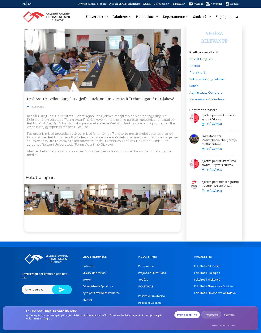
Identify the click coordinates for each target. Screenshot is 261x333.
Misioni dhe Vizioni (94, 273)
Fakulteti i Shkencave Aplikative (215, 293)
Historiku (88, 266)
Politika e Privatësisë (151, 296)
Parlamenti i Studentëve (207, 99)
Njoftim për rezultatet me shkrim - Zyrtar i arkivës (219, 163)
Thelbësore (211, 315)
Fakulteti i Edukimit (206, 266)
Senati (193, 86)
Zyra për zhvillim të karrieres (124, 3)
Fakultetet (121, 17)
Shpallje (222, 17)
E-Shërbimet (160, 3)
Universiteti (95, 17)
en (30, 3)
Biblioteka (178, 3)
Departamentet (174, 17)
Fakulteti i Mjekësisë (207, 280)
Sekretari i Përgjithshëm (206, 79)
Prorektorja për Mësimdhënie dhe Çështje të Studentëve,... (219, 140)
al (24, 3)
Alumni (147, 3)
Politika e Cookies (149, 303)
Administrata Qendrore (206, 92)
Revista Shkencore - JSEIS (92, 3)
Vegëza (143, 280)
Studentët (200, 17)
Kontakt (233, 3)
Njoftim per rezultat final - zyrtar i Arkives (219, 117)
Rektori (194, 66)
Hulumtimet (146, 17)
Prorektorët (198, 72)
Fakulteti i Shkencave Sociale (213, 286)
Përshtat (229, 315)
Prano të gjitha (187, 315)
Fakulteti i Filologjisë (207, 273)
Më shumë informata (224, 325)
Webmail (198, 3)
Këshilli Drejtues (200, 59)
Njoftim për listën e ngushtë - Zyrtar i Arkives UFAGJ (220, 184)
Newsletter (216, 3)
